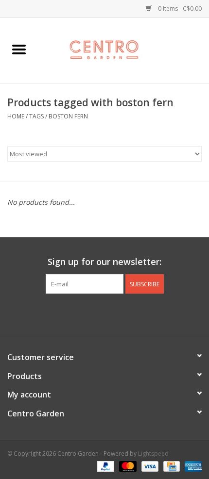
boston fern (68, 116)
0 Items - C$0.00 (179, 8)
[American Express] (191, 466)
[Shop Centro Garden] (123, 49)
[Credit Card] (170, 466)
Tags (36, 116)
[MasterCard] (127, 466)
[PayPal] (105, 466)
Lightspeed (153, 453)
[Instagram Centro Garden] (131, 313)
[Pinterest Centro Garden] (113, 313)
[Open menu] (19, 49)
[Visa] (149, 466)
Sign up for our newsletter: (104, 262)
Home (15, 116)
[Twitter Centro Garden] (96, 313)
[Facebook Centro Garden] (78, 313)
